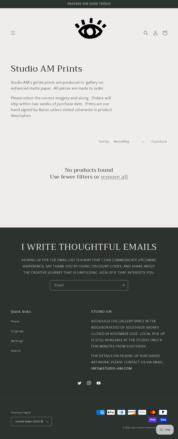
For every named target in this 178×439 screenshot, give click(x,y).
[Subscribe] (123, 285)
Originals (17, 331)
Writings (17, 341)
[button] (13, 33)
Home (15, 321)
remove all (114, 177)
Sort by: (104, 141)
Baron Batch (138, 428)
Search (16, 351)
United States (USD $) (29, 421)
